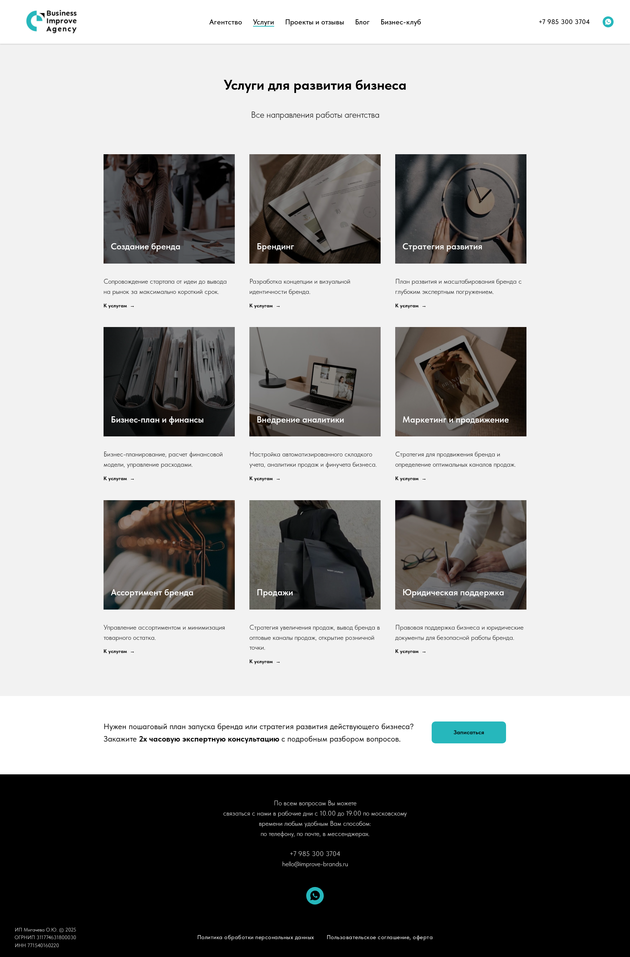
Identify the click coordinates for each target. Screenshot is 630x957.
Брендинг (275, 246)
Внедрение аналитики (300, 419)
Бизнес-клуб (401, 21)
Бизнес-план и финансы (157, 419)
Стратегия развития (442, 246)
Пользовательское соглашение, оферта (380, 937)
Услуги (263, 21)
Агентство (225, 21)
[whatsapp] (608, 21)
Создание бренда (145, 246)
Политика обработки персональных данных (255, 937)
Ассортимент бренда (152, 592)
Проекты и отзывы (314, 21)
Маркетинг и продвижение (455, 419)
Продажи (275, 592)
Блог (362, 21)
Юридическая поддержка (453, 592)
